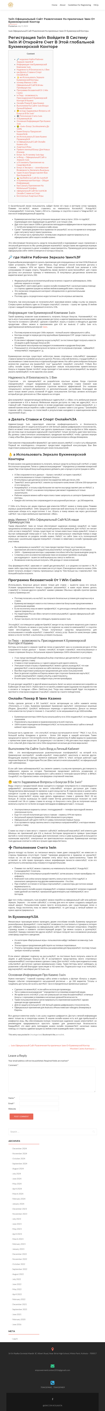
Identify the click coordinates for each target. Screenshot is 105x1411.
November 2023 (19, 1214)
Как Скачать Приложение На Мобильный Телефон (30, 186)
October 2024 (18, 1158)
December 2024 (19, 1148)
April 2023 (17, 1234)
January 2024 (18, 1203)
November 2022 (19, 1259)
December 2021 (19, 1304)
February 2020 (18, 1319)
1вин (45, 327)
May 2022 (17, 1289)
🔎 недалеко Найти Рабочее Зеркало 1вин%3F (30, 60)
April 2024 (17, 1188)
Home (54, 5)
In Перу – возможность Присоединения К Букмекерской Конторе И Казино (32, 98)
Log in (15, 1338)
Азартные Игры (24, 147)
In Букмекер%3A (24, 118)
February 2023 (18, 1244)
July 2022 (16, 1279)
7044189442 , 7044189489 (52, 1387)
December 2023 (19, 1208)
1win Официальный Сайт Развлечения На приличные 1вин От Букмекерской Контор (49, 1045)
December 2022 (19, 1254)
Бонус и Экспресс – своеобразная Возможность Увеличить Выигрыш (33, 168)
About (62, 5)
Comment (13, 1065)
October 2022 (18, 1264)
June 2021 (16, 1314)
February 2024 (18, 1198)
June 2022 (16, 1284)
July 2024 (16, 1173)
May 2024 (17, 1183)
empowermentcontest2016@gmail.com (52, 1370)
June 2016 (16, 1324)
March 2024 (17, 1193)
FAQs (96, 5)
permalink (60, 1034)
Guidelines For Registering (79, 5)
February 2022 (18, 1299)
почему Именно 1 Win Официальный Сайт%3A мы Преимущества (30, 85)
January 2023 (18, 1249)
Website (12, 1108)
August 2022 (18, 1274)
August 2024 (18, 1168)
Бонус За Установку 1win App (30, 154)
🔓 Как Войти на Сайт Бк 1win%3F (32, 178)
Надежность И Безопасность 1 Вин (33, 69)
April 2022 (17, 1294)
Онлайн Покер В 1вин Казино (30, 103)
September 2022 (19, 1269)
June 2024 (16, 1178)
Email (11, 1103)
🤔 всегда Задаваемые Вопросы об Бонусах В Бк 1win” (33, 112)
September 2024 (19, 1163)
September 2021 (19, 1309)
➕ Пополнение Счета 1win (29, 116)
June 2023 (16, 1224)
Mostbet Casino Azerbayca (83, 1048)
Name (11, 1098)
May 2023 (17, 1229)
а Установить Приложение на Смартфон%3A (30, 163)
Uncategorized (36, 1034)
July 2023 (16, 1219)
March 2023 (17, 1239)
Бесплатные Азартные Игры (30, 196)
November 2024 (19, 1153)
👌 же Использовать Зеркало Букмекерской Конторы (30, 78)
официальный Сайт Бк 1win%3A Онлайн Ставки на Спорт (32, 191)
